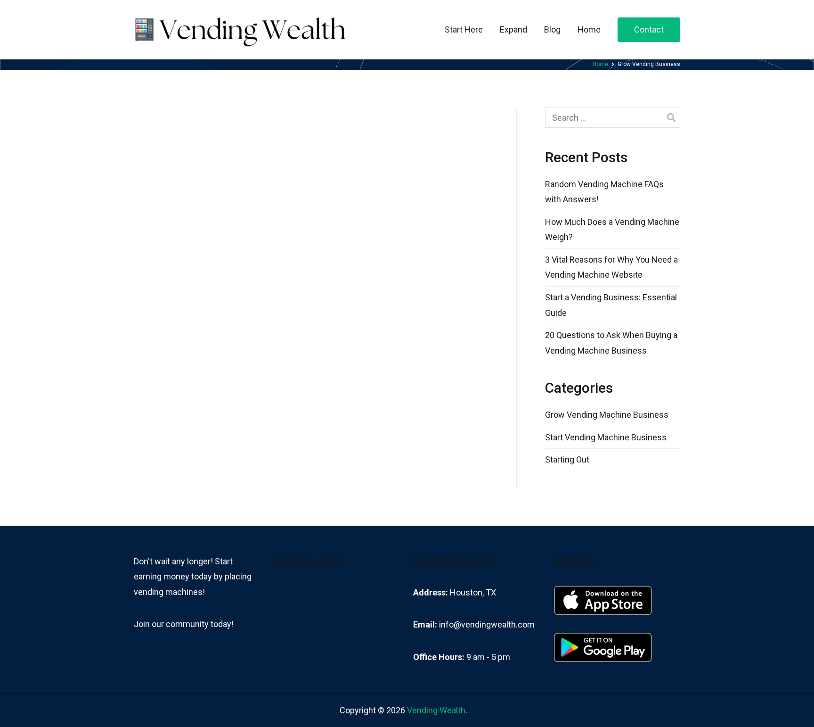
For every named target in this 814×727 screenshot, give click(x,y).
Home (589, 29)
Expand (513, 29)
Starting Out (567, 459)
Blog (552, 29)
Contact (649, 29)
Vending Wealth (436, 710)
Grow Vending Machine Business (606, 415)
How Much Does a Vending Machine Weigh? (612, 229)
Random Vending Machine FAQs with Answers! (604, 191)
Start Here (464, 29)
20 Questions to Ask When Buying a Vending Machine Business (611, 342)
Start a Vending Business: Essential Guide (611, 304)
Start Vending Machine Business (606, 437)
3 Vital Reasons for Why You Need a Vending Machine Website (611, 267)
